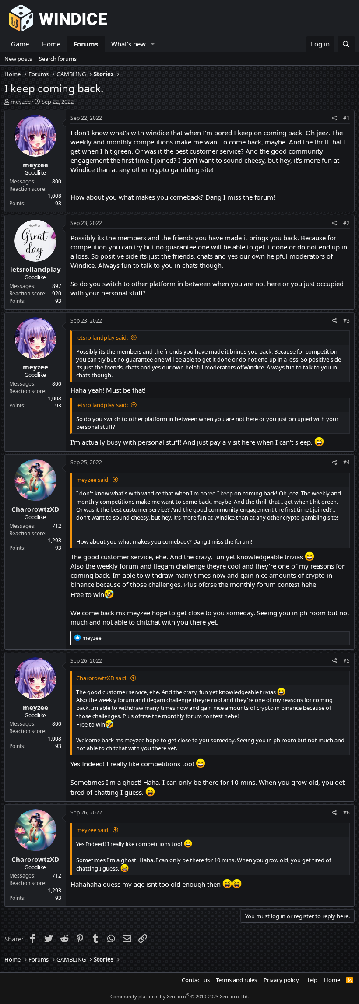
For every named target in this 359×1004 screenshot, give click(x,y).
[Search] (346, 44)
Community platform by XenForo (179, 996)
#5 (346, 660)
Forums (86, 43)
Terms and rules (236, 980)
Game (20, 43)
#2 (346, 223)
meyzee (21, 101)
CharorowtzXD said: (101, 678)
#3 (346, 320)
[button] (153, 44)
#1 (346, 118)
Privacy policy (281, 980)
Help (311, 980)
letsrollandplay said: (102, 337)
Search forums (58, 59)
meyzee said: (92, 480)
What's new (128, 43)
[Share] (334, 118)
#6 (346, 812)
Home (51, 43)
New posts (18, 59)
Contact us (196, 980)
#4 (346, 462)
